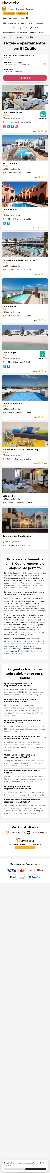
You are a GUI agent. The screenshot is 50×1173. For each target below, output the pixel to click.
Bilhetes (33, 32)
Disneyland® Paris (33, 28)
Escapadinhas (9, 32)
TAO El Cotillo (17, 654)
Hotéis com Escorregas (13, 28)
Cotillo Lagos (9, 644)
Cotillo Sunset (39, 644)
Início (3, 37)
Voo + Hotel (22, 32)
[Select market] (27, 18)
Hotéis (30, 23)
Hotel (11, 37)
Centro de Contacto (15, 9)
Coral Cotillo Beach (23, 644)
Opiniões (29, 9)
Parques (39, 23)
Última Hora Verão (11, 23)
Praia (23, 23)
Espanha (19, 37)
